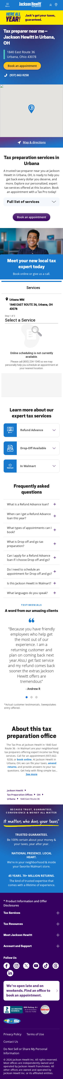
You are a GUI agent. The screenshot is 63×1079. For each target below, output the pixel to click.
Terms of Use (35, 1034)
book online (24, 759)
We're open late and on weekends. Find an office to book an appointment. (27, 989)
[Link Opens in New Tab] (21, 1010)
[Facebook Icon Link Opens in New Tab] (7, 968)
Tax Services (12, 913)
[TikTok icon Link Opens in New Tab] (46, 968)
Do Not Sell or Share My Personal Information (25, 1051)
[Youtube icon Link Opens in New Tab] (36, 968)
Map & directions (32, 142)
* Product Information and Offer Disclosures (25, 903)
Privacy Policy (12, 1034)
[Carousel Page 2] (31, 697)
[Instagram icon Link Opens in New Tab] (16, 968)
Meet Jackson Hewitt (18, 935)
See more (31, 774)
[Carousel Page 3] (36, 697)
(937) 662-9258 (19, 75)
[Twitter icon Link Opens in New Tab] (26, 968)
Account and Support (18, 946)
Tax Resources (13, 924)
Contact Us (11, 1042)
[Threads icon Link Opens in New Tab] (55, 968)
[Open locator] (56, 5)
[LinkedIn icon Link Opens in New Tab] (10, 975)
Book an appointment (22, 66)
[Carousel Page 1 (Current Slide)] (27, 697)
